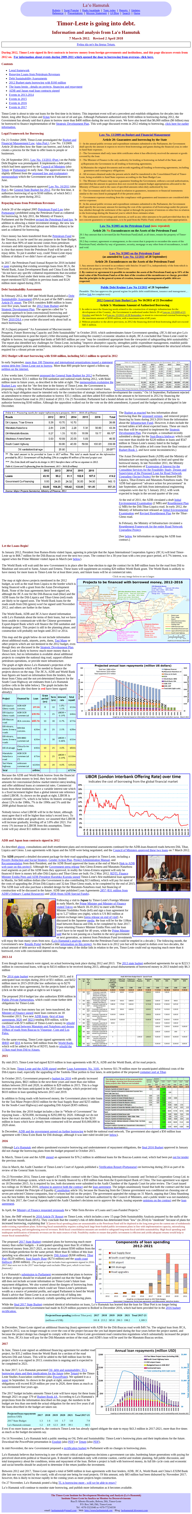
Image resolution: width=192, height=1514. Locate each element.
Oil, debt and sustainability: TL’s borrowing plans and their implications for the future (44, 1371)
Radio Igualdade (91, 10)
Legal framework (19, 70)
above (21, 846)
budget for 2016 (61, 1078)
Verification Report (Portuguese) (118, 1167)
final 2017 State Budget (28, 1304)
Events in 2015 (18, 99)
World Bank (65, 1043)
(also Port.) (42, 143)
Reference (57, 13)
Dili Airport (61, 1255)
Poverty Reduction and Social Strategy (24, 860)
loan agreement (102, 1186)
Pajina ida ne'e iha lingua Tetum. (96, 44)
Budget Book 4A (47, 1396)
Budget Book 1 (128, 449)
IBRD (5, 1043)
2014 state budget (17, 976)
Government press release (64, 866)
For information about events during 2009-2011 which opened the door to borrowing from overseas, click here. (84, 57)
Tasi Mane (61, 640)
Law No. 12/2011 (134, 256)
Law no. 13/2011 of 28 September (124, 315)
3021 (31, 1019)
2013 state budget (132, 963)
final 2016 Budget (152, 1147)
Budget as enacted (135, 412)
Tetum (5, 170)
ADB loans (41, 1016)
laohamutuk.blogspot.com (134, 1510)
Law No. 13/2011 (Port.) (45, 159)
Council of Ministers (53, 166)
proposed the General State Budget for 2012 (66, 375)
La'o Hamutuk (22, 1147)
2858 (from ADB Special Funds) (69, 893)
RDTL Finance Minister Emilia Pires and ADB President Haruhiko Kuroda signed (65, 875)
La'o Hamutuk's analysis (66, 940)
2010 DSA (15, 319)
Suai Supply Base (36, 1258)
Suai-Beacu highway (162, 436)
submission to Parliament (36, 1274)
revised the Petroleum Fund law (54, 219)
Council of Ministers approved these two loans (140, 850)
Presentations (75, 13)
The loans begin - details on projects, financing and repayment (45, 86)
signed (50, 1157)
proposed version (152, 416)
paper (5, 1380)
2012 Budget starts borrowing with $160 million (37, 82)
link (89, 294)
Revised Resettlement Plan (155, 513)
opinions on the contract (157, 1200)
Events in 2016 (18, 103)
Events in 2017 (18, 107)
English (56, 1441)
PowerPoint (60, 1376)
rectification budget (75, 1448)
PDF (71, 1441)
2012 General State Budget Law (117, 300)
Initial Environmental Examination (150, 501)
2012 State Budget (48, 306)
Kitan (46, 117)
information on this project (76, 944)
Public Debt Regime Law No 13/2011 (124, 287)
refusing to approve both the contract (61, 1186)
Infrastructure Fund (141, 422)
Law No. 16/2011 (59, 186)
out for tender (181, 1157)
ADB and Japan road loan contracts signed (34, 90)
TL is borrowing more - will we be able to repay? (87, 1482)
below (128, 536)
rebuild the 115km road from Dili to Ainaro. (37, 1048)
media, (91, 920)
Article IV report (11, 302)
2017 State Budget (30, 1241)
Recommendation (12, 863)
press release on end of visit (101, 917)
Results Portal (33, 944)
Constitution (62, 1190)
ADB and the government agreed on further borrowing (50, 1131)
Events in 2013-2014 (21, 94)
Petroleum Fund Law (50, 209)
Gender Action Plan (60, 860)
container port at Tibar (153, 1072)
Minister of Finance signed (17, 1012)
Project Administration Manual (92, 860)
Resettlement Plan (178, 503)
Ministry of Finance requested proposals (40, 1210)
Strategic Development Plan (72, 123)
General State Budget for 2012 (32, 189)
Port (4, 189)
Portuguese (19, 170)
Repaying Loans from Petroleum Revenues (34, 74)
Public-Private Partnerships (18, 999)
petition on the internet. (15, 369)
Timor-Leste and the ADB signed (36, 1068)
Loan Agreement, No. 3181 (83, 1068)
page (6, 266)
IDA (17, 1043)
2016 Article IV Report (49, 1216)
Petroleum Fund (61, 236)
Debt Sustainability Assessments (28, 78)
